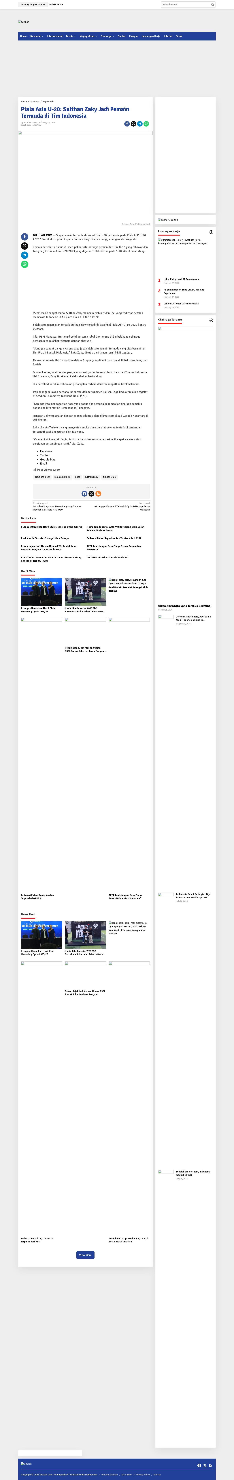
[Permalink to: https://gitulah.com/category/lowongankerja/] (211, 232)
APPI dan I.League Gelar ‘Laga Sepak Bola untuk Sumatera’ (114, 548)
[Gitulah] (23, 21)
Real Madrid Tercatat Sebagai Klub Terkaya (45, 538)
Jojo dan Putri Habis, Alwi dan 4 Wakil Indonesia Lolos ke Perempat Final (193, 618)
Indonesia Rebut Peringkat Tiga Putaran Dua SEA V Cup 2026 (193, 896)
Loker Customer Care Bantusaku (181, 303)
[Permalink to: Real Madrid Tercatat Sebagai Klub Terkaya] (129, 581)
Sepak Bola (26, 125)
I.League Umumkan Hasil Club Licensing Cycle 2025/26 (51, 527)
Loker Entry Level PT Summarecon (182, 279)
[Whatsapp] (146, 124)
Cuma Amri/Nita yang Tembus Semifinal (185, 606)
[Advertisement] (149, 20)
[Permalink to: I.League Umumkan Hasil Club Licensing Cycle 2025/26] (41, 591)
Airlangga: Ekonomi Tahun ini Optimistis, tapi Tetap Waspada (122, 506)
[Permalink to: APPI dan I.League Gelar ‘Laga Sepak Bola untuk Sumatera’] (129, 755)
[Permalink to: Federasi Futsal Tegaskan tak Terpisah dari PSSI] (41, 755)
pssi (77, 476)
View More (85, 1255)
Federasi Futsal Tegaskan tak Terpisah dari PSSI (114, 538)
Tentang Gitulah (109, 1474)
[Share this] (127, 124)
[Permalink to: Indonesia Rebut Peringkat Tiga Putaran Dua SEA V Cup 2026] (165, 1029)
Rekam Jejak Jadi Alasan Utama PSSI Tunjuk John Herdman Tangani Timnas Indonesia (48, 548)
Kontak (157, 1474)
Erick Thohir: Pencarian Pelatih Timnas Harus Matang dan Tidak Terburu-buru (51, 559)
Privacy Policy (143, 1474)
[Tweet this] (133, 124)
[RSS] (98, 494)
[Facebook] (84, 494)
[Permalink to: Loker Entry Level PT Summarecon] (185, 256)
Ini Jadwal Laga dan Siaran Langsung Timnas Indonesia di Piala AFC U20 (57, 506)
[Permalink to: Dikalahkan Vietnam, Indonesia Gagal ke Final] (165, 1307)
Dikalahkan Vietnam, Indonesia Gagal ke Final (193, 1173)
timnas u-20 (109, 476)
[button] (213, 4)
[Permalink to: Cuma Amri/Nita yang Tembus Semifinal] (185, 464)
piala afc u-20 (42, 476)
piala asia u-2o (62, 476)
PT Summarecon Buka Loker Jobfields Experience (184, 291)
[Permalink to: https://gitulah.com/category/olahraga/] (211, 320)
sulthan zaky (91, 476)
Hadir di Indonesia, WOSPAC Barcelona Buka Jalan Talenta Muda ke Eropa (115, 529)
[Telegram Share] (140, 124)
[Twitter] (91, 494)
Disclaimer (127, 1474)
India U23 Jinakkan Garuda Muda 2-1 (107, 557)
